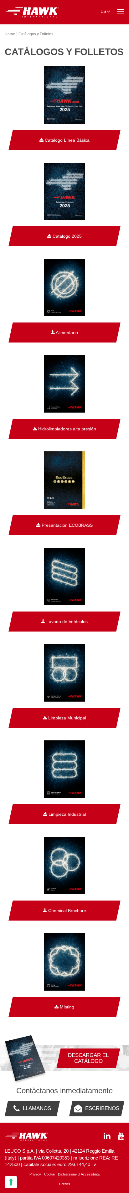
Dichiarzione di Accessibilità (79, 1174)
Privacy (35, 1174)
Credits (64, 1184)
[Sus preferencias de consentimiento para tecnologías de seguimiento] (11, 1182)
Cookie (49, 1174)
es (103, 11)
